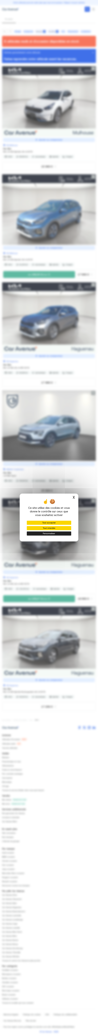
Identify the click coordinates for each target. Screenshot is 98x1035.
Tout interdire (49, 528)
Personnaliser (49, 533)
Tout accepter (49, 522)
